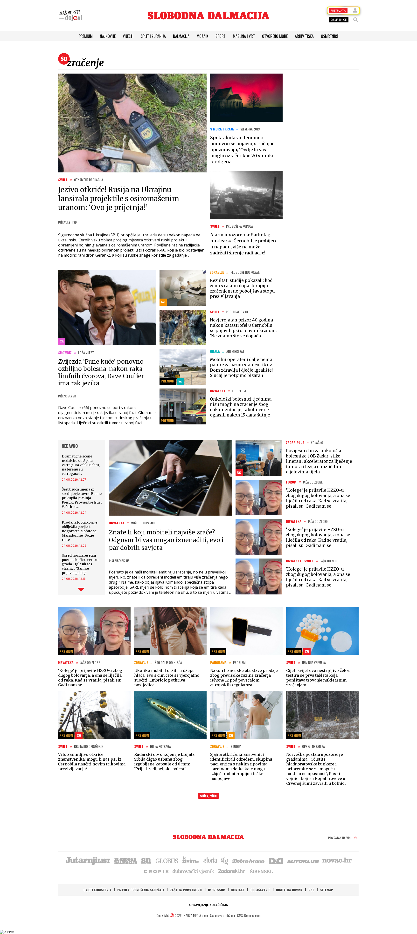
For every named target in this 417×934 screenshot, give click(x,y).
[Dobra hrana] (248, 860)
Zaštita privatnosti (186, 889)
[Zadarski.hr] (231, 871)
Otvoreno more (275, 36)
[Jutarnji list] (87, 860)
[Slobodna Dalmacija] (208, 15)
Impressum (216, 889)
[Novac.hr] (337, 860)
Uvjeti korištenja (97, 889)
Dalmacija (181, 36)
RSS (311, 889)
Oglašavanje (260, 889)
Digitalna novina (289, 889)
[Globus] (167, 860)
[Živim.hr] (191, 860)
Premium (86, 36)
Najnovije (108, 36)
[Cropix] (156, 871)
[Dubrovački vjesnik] (193, 871)
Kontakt (238, 889)
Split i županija (153, 36)
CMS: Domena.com (248, 915)
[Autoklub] (303, 860)
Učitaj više (208, 796)
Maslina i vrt (244, 36)
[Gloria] (210, 860)
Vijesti (128, 36)
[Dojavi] (70, 16)
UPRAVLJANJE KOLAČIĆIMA (208, 905)
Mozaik (202, 36)
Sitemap (326, 889)
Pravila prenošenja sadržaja (140, 889)
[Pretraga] (356, 20)
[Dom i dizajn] (276, 860)
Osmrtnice (329, 36)
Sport (220, 36)
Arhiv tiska (304, 36)
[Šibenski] (261, 871)
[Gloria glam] (225, 860)
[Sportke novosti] (146, 860)
